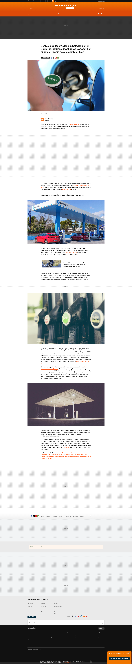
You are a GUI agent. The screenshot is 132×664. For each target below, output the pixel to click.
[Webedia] (32, 628)
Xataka (29, 635)
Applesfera (30, 639)
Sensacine (52, 635)
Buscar (101, 623)
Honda (55, 609)
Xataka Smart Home (32, 641)
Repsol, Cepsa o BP (73, 124)
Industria (48, 516)
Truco (43, 36)
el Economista (66, 189)
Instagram (104, 14)
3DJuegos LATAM (42, 651)
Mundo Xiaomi (30, 643)
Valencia (77, 36)
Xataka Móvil (30, 637)
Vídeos (56, 603)
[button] (49, 119)
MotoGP (68, 14)
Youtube (78, 616)
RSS (84, 616)
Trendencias (86, 635)
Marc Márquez (87, 14)
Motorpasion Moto (66, 7)
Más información (67, 662)
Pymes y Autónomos (100, 637)
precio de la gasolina (79, 516)
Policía (56, 36)
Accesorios (76, 14)
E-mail (58, 58)
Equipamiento (31, 609)
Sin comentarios (46, 57)
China (39, 36)
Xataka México (31, 651)
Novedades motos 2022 (58, 612)
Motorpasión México (77, 651)
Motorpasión (75, 635)
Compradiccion (87, 639)
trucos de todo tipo (71, 252)
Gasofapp (66, 447)
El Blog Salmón (98, 635)
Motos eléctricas (58, 14)
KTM (47, 36)
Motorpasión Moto (76, 637)
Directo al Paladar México (65, 652)
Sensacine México (54, 651)
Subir (100, 628)
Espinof (51, 637)
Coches (72, 36)
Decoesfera (86, 637)
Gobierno (55, 516)
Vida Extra (41, 637)
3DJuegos (41, 635)
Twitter (99, 14)
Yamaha (43, 609)
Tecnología (43, 606)
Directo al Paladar (65, 635)
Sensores (67, 36)
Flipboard (56, 58)
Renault (61, 36)
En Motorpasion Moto (67, 261)
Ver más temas (31, 616)
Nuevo (100, 9)
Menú (31, 9)
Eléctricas (43, 611)
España (51, 36)
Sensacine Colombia (54, 653)
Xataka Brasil (30, 653)
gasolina (61, 516)
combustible (69, 516)
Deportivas (47, 14)
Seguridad (30, 606)
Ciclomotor (83, 36)
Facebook (101, 14)
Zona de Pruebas (36, 14)
